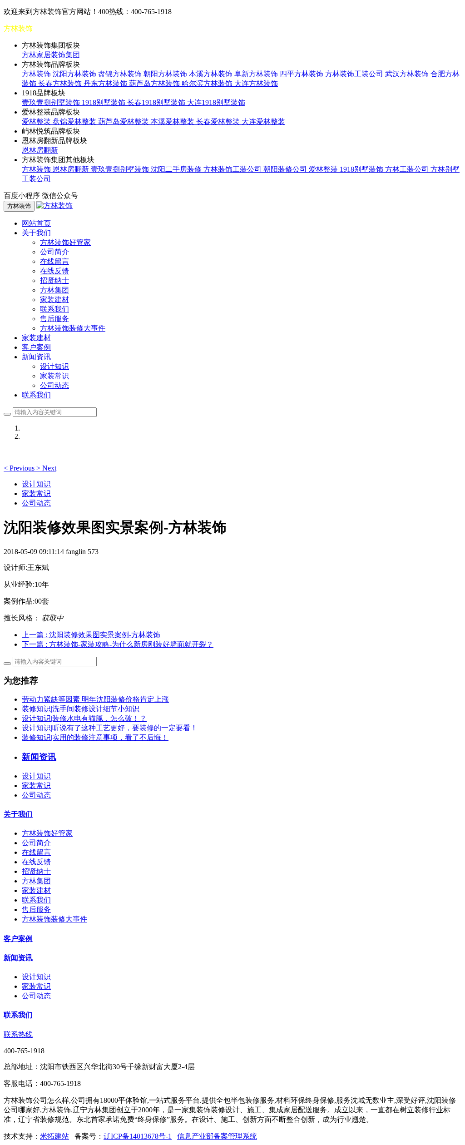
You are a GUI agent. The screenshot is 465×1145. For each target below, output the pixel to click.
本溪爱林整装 (173, 121)
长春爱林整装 (219, 121)
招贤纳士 (54, 280)
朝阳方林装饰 (166, 74)
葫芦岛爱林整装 (124, 121)
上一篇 (91, 635)
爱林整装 (37, 121)
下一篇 (117, 644)
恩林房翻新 (40, 150)
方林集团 (54, 290)
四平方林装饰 (302, 74)
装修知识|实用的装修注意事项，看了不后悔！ (95, 737)
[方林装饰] (54, 205)
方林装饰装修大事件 (72, 328)
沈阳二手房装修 (177, 169)
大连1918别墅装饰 (216, 102)
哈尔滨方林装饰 (208, 83)
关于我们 (18, 814)
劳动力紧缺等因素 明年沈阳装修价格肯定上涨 (95, 699)
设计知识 (54, 366)
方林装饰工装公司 (355, 74)
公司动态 (54, 385)
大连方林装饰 (256, 83)
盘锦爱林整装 (75, 121)
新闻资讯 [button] (36, 357)
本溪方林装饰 (211, 74)
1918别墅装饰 (104, 102)
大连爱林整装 (263, 121)
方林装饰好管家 (65, 242)
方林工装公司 (407, 169)
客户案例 (36, 347)
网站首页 (36, 223)
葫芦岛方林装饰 (155, 83)
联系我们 (54, 309)
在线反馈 (54, 271)
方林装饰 (37, 74)
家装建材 (54, 299)
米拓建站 (54, 1136)
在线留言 (54, 261)
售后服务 (54, 318)
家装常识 (54, 376)
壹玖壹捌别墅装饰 (52, 102)
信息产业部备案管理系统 (217, 1136)
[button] (20, 468)
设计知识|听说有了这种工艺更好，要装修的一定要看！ (110, 728)
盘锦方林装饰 (120, 74)
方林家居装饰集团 (51, 55)
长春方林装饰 (61, 83)
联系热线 (18, 1034)
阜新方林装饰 (257, 74)
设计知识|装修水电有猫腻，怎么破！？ (84, 718)
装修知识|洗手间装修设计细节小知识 (80, 709)
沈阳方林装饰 (75, 74)
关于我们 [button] (36, 233)
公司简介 (54, 252)
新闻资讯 (18, 958)
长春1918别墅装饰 (157, 102)
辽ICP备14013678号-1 (138, 1136)
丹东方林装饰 (106, 83)
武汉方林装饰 (407, 74)
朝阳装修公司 (286, 169)
